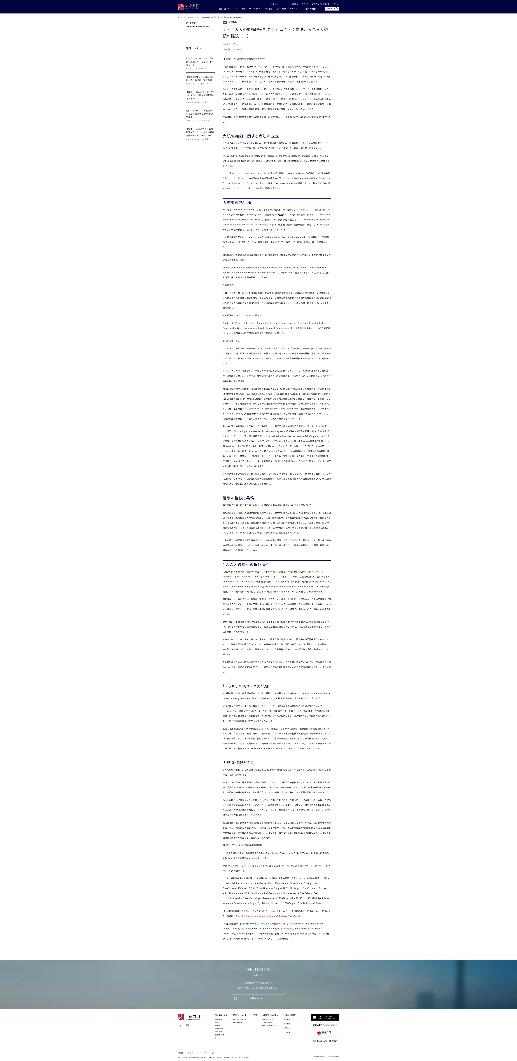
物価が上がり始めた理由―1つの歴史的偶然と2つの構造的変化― (200, 115)
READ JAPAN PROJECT (269, 1025)
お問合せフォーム (258, 998)
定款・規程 (218, 1031)
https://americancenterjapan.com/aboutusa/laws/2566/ (271, 916)
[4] (292, 303)
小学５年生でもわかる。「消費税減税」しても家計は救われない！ (200, 63)
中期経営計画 (219, 1028)
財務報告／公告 (220, 1035)
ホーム (180, 17)
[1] (240, 148)
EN (337, 4)
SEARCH (331, 9)
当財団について (227, 9)
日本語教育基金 (267, 1022)
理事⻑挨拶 (218, 1019)
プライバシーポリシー (194, 1053)
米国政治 (190, 17)
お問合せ (295, 4)
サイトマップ (209, 1053)
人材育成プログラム (287, 9)
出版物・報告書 (289, 1015)
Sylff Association (267, 1019)
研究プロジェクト (251, 9)
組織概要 (217, 1022)
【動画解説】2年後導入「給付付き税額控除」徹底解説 (200, 80)
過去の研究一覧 (237, 1022)
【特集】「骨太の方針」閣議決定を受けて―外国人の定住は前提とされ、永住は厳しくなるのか (200, 132)
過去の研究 (311, 9)
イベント (284, 4)
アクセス (305, 4)
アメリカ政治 (235, 49)
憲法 (225, 49)
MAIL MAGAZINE (321, 4)
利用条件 (181, 1053)
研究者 (268, 9)
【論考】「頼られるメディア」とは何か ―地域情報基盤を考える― (200, 97)
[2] (272, 148)
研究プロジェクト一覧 (239, 1019)
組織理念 (217, 1025)
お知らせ (274, 4)
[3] (237, 166)
